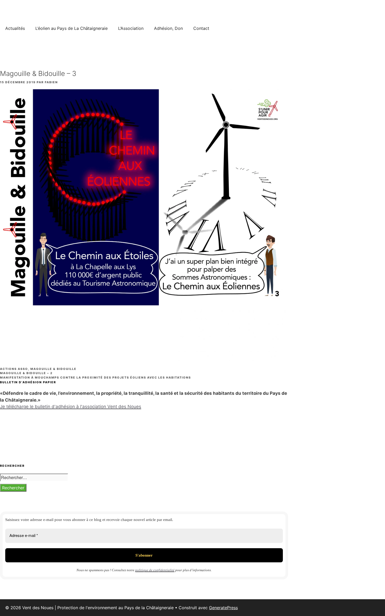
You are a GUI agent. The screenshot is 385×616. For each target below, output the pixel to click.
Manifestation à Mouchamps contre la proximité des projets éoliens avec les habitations (95, 377)
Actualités (15, 28)
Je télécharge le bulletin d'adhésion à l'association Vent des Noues (70, 406)
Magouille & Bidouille (53, 369)
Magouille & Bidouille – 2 (26, 373)
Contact (201, 28)
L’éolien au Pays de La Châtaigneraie (71, 28)
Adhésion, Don (168, 28)
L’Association (131, 28)
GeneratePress (223, 607)
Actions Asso (14, 369)
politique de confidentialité (154, 570)
